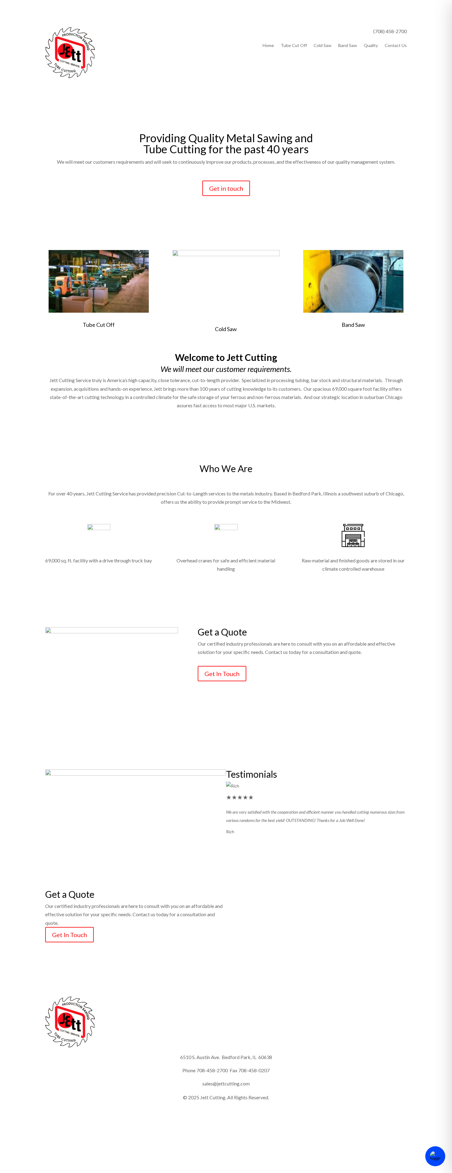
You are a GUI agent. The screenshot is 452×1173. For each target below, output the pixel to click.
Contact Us (396, 45)
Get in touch (226, 188)
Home (268, 45)
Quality (371, 45)
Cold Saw (322, 45)
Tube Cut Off (294, 45)
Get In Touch (222, 673)
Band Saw (347, 45)
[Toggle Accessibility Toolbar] (435, 1156)
